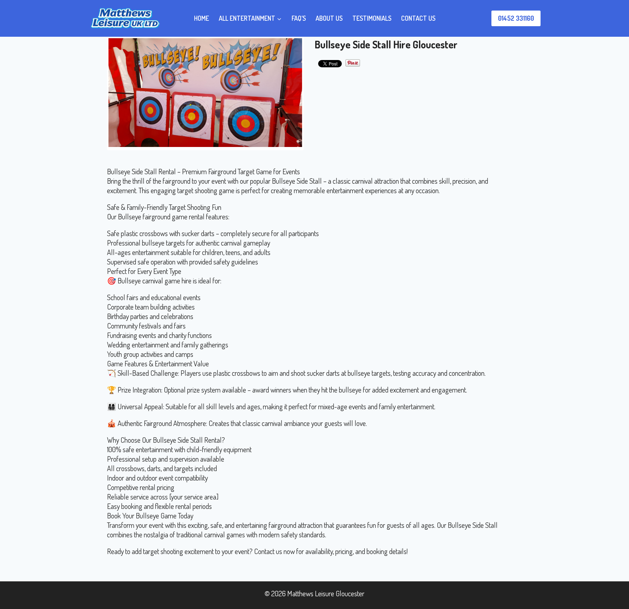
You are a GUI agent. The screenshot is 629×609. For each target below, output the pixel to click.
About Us (329, 18)
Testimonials (371, 18)
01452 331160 (516, 18)
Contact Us (418, 18)
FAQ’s (299, 18)
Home (201, 18)
